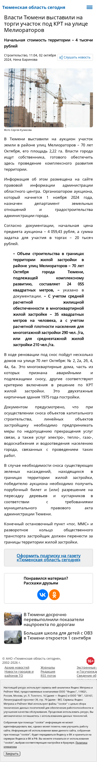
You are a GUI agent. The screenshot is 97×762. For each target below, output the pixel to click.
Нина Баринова (25, 59)
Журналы (48, 667)
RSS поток (48, 675)
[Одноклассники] (54, 594)
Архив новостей (17, 667)
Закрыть (11, 753)
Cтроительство (15, 55)
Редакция (48, 671)
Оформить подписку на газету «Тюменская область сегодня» (49, 558)
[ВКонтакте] (42, 594)
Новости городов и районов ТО (19, 673)
